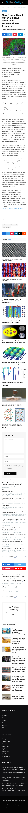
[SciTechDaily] (13, 2)
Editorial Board (10, 807)
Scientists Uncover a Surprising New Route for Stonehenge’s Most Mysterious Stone (18, 678)
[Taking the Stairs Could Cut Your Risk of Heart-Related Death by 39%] (6, 670)
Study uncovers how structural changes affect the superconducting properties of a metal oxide (13, 581)
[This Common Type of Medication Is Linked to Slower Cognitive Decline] (6, 649)
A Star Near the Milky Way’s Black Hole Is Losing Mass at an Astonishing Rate (18, 688)
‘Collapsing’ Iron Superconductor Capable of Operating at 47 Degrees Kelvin (12, 425)
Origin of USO (5, 505)
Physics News (5, 749)
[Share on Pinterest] (15, 34)
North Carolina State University (10, 224)
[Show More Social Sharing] (24, 34)
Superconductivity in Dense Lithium (10, 590)
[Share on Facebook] (4, 34)
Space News (5, 754)
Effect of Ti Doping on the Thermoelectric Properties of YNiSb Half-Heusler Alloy (14, 528)
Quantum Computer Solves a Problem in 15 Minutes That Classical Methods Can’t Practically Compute (18, 660)
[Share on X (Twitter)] (9, 34)
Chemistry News (6, 741)
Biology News (5, 739)
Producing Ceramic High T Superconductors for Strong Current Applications (13, 499)
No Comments (9, 30)
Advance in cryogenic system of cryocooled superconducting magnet (12, 490)
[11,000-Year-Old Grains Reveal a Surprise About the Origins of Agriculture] (6, 640)
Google (11, 220)
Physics (4, 11)
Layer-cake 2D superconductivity (9, 586)
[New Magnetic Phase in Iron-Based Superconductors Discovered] (14, 312)
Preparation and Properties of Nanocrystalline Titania (14, 534)
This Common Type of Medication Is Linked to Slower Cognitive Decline (19, 650)
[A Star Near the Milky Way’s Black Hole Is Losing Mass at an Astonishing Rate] (6, 688)
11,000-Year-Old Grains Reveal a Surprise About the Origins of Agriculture (19, 640)
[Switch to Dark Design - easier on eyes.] (23, 2)
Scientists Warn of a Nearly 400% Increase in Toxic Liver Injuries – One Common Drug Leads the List (13, 779)
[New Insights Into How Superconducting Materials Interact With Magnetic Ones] (14, 353)
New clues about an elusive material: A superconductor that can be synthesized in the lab (13, 575)
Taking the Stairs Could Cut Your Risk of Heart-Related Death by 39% (19, 669)
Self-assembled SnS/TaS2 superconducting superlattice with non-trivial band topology (12, 483)
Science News (5, 751)
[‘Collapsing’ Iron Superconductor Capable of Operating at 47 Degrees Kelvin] (14, 415)
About (16, 805)
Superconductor (6, 227)
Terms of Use (15, 809)
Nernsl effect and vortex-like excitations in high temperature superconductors (12, 511)
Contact (21, 805)
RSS (3, 727)
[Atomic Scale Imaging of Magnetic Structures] (14, 270)
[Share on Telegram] (20, 34)
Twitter (4, 718)
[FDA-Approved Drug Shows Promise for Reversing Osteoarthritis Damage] (6, 631)
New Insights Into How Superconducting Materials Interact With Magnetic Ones (14, 363)
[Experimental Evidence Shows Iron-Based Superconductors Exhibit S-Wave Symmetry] (14, 373)
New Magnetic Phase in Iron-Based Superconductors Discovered (12, 321)
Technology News (6, 756)
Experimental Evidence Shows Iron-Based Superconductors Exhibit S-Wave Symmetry (13, 384)
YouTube (4, 720)
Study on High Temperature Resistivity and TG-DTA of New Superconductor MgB (13, 520)
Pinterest (4, 722)
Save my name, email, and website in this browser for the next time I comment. (13, 466)
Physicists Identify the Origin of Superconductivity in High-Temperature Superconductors (14, 300)
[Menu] (2, 2)
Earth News (5, 744)
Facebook (4, 715)
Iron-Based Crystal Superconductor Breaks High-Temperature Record (12, 404)
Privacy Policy (19, 807)
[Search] (25, 2)
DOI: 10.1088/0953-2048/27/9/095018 (12, 208)
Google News (20, 220)
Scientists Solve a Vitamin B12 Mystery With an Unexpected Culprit (18, 697)
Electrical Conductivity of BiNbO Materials (12, 548)
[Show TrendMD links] (25, 556)
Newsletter (5, 725)
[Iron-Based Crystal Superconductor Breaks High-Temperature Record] (14, 395)
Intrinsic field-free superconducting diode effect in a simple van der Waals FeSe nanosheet (13, 542)
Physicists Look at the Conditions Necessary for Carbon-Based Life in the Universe (13, 342)
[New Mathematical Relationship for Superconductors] (14, 250)
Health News (5, 746)
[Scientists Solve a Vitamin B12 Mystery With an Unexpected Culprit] (6, 697)
